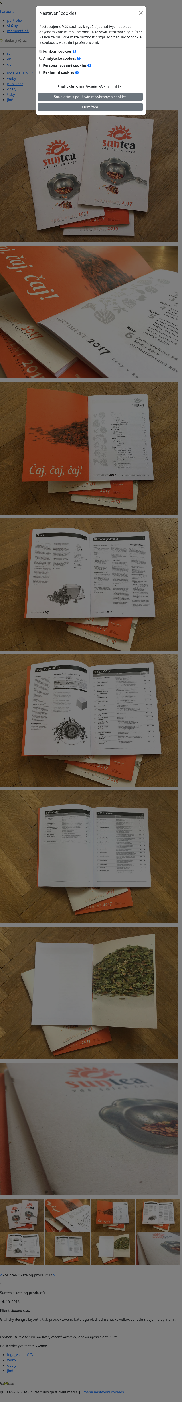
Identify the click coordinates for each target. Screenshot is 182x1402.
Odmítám (90, 107)
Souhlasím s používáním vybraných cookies (90, 96)
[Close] (140, 13)
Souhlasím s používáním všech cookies (90, 86)
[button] (74, 51)
